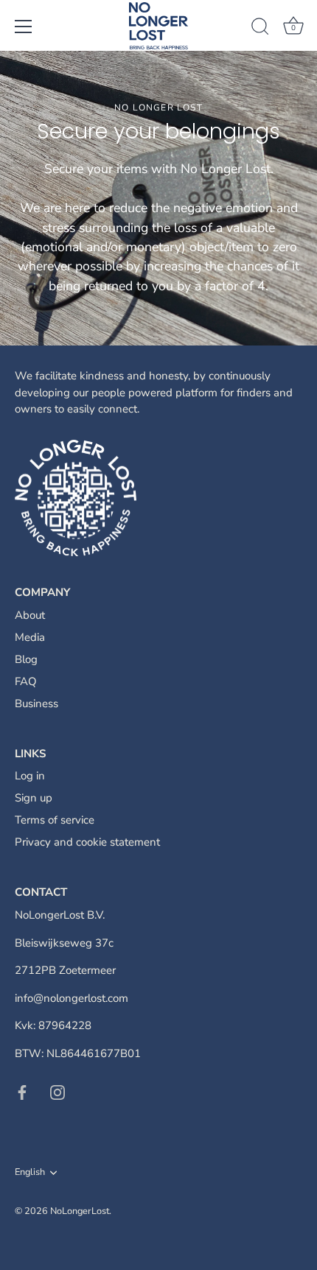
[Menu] (23, 26)
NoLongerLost (79, 1211)
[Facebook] (22, 1091)
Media (30, 637)
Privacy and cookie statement (87, 842)
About (30, 615)
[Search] (260, 29)
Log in (30, 775)
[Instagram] (57, 1091)
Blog (26, 659)
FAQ (26, 681)
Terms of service (54, 820)
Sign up (33, 797)
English (30, 1173)
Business (36, 703)
